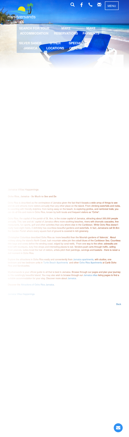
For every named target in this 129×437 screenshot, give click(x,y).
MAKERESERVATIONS (66, 30)
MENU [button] (112, 6)
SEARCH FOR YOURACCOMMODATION (34, 30)
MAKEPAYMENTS (91, 30)
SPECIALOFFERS (75, 45)
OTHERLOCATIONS (55, 45)
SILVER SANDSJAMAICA (30, 45)
